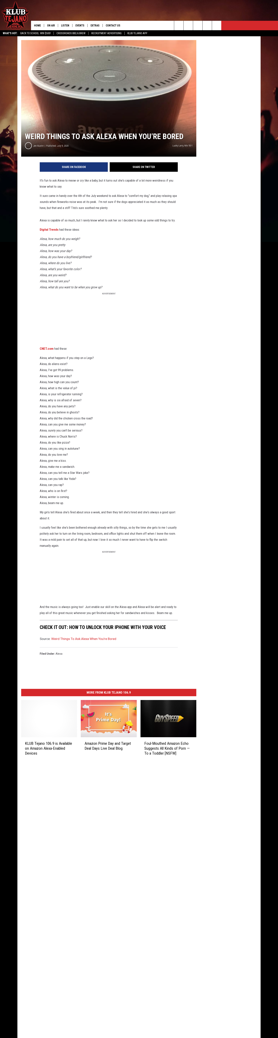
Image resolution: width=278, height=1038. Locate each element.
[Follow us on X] (216, 25)
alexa (59, 653)
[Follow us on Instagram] (207, 25)
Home (37, 25)
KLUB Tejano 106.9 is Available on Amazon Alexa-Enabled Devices (48, 748)
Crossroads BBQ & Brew (71, 33)
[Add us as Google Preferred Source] (188, 25)
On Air (51, 25)
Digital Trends (49, 229)
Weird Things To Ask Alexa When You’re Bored (83, 639)
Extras (95, 25)
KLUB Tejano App (137, 33)
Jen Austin (38, 145)
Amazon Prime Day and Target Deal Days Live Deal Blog (108, 746)
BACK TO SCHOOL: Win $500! (35, 33)
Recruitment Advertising (106, 33)
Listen (65, 25)
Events (79, 25)
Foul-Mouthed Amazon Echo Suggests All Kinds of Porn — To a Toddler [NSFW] (167, 748)
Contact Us (113, 25)
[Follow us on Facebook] (197, 25)
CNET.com (47, 348)
